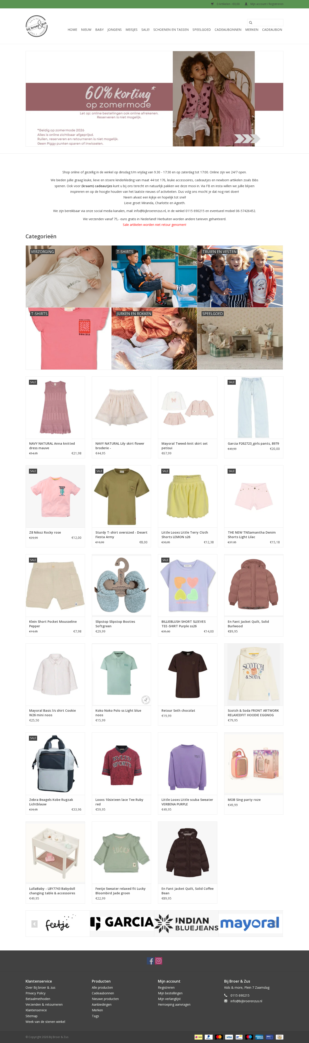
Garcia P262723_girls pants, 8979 (253, 443)
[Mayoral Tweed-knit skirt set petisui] (187, 407)
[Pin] (269, 1037)
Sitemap (32, 1016)
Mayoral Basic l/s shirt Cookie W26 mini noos (52, 712)
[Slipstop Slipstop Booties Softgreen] (121, 585)
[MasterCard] (218, 1037)
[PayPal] (208, 1037)
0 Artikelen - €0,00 (228, 4)
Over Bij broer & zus (40, 987)
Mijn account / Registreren (266, 4)
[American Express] (259, 1037)
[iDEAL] (198, 1037)
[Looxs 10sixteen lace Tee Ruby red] (121, 763)
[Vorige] (34, 924)
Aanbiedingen (102, 1004)
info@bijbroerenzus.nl (246, 1001)
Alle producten (102, 987)
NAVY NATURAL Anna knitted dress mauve (52, 445)
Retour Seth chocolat (178, 710)
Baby (99, 29)
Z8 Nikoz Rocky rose (45, 532)
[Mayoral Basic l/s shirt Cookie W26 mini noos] (55, 674)
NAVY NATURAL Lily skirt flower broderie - (119, 445)
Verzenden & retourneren (44, 1004)
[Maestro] (249, 1037)
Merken (251, 29)
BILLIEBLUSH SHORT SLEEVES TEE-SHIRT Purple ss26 (184, 623)
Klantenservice (36, 1010)
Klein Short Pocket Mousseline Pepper (53, 623)
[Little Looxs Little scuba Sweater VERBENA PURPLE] (187, 763)
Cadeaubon (272, 29)
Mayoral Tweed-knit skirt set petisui (185, 445)
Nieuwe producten (105, 999)
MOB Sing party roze (244, 799)
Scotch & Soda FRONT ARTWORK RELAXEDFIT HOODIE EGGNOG (253, 712)
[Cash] (278, 1037)
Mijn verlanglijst (169, 999)
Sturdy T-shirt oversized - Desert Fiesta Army (121, 534)
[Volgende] (274, 924)
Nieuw (86, 29)
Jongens (114, 29)
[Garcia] (122, 924)
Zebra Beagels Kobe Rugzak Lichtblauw (51, 801)
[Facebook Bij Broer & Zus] (150, 960)
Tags (95, 1016)
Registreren (166, 987)
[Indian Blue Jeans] (186, 924)
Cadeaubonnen (228, 29)
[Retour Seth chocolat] (187, 674)
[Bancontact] (239, 1037)
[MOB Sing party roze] (254, 763)
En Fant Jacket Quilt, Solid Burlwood (248, 623)
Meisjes (132, 29)
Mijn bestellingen (170, 993)
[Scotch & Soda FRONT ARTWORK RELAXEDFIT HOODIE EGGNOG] (254, 674)
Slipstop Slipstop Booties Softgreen (115, 623)
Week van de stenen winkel (45, 1021)
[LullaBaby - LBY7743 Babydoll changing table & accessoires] (55, 852)
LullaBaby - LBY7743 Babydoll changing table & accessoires (52, 890)
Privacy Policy (35, 993)
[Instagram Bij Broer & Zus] (158, 960)
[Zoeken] (250, 22)
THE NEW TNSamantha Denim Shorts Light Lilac (252, 534)
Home (72, 29)
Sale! (145, 29)
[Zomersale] (154, 98)
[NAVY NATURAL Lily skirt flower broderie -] (121, 407)
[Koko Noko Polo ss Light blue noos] (121, 674)
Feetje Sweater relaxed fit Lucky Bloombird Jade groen (120, 890)
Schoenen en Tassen (171, 29)
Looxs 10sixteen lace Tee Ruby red (119, 801)
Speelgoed (202, 29)
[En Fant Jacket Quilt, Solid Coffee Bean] (187, 852)
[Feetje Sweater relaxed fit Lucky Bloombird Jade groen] (121, 852)
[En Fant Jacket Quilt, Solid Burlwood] (254, 585)
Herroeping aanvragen (174, 1004)
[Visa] (228, 1037)
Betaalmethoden (38, 999)
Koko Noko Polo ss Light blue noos (118, 712)
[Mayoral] (251, 924)
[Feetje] (58, 924)
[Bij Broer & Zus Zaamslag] (37, 26)
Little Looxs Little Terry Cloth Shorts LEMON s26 (185, 534)
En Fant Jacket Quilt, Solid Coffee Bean (188, 890)
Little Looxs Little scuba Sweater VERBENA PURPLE (187, 801)
